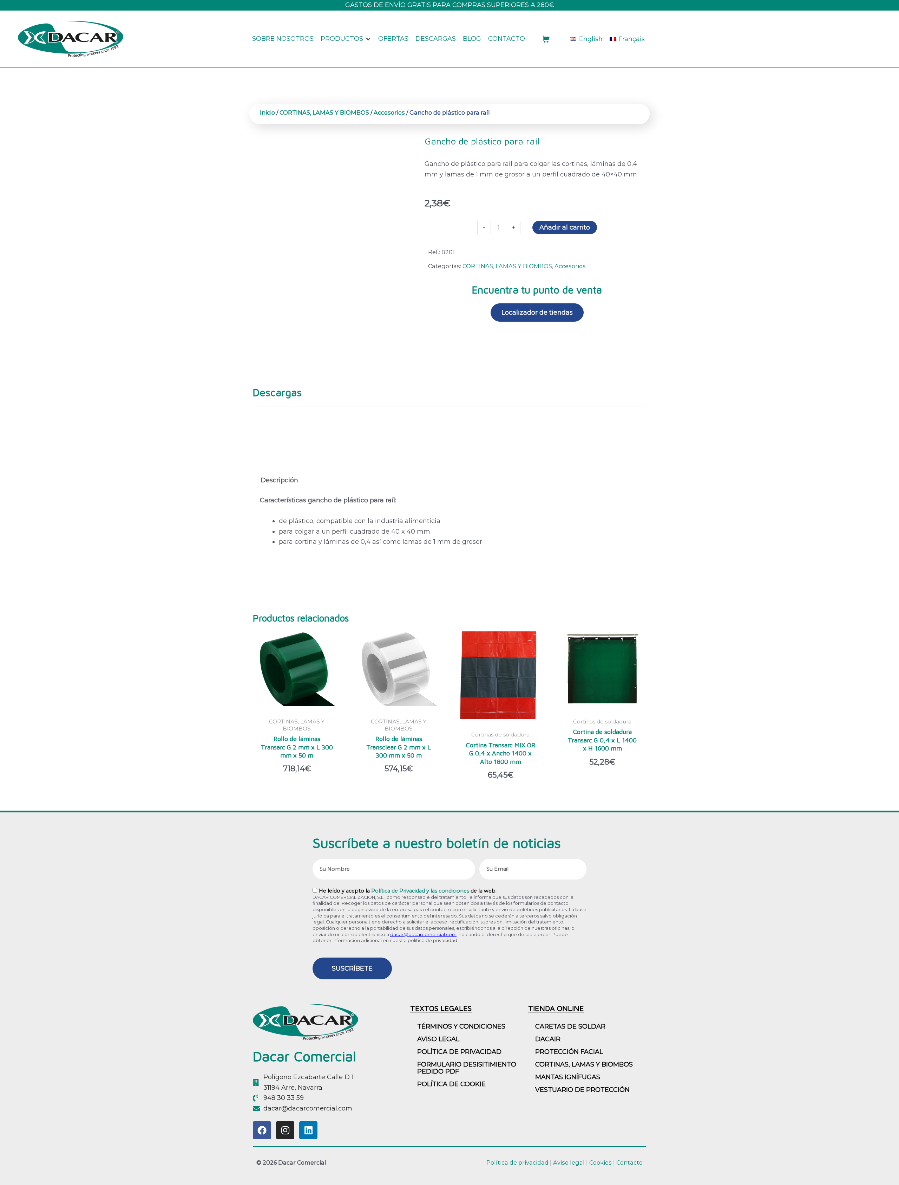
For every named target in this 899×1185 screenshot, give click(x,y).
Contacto (629, 1162)
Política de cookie (451, 1084)
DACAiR (547, 1039)
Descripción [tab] (279, 480)
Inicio (267, 112)
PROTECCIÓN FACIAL (569, 1052)
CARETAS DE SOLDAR (570, 1026)
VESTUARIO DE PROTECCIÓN (582, 1090)
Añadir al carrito (564, 227)
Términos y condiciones (461, 1026)
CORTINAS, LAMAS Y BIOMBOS (324, 112)
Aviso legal (569, 1162)
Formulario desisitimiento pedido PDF (466, 1068)
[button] (346, 39)
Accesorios (389, 112)
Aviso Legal (438, 1039)
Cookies (600, 1162)
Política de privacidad (459, 1052)
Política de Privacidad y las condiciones (420, 891)
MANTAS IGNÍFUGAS (567, 1077)
